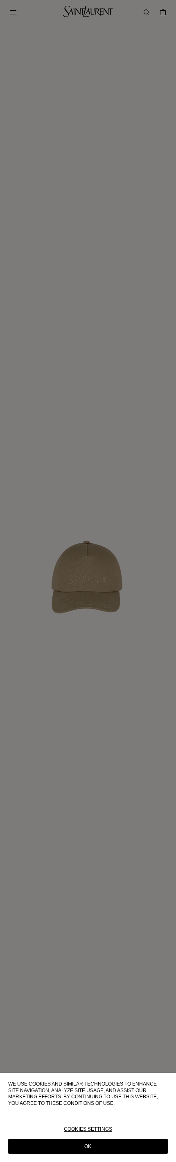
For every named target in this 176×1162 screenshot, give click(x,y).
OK (87, 1146)
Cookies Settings (88, 1129)
